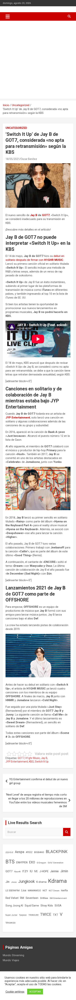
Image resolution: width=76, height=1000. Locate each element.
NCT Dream (54, 890)
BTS (10, 862)
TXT (55, 914)
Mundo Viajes (11, 960)
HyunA (17, 871)
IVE (36, 871)
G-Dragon (41, 862)
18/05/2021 (13, 158)
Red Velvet (12, 898)
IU (31, 871)
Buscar (66, 832)
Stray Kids (47, 905)
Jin (7, 882)
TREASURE (33, 915)
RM (22, 898)
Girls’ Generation (55, 863)
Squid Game (32, 905)
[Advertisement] (38, 61)
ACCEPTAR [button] (35, 991)
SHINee (44, 898)
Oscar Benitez (29, 158)
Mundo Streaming (13, 955)
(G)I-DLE (9, 852)
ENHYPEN (21, 862)
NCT (45, 890)
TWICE (45, 914)
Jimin (64, 871)
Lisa (23, 890)
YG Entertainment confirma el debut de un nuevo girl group (38, 781)
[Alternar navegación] (8, 16)
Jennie (54, 871)
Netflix (64, 890)
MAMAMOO (34, 890)
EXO (32, 862)
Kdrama (57, 881)
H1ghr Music (32, 758)
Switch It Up (42, 761)
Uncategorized (16, 127)
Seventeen (32, 898)
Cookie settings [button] (15, 991)
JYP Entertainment (18, 417)
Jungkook (26, 881)
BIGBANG (39, 852)
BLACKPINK (57, 851)
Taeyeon (23, 915)
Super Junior (11, 915)
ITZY (25, 871)
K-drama (41, 881)
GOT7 (46, 215)
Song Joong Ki (14, 905)
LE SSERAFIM (13, 890)
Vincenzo (10, 922)
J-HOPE (44, 871)
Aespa (19, 852)
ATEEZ (29, 852)
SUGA (58, 905)
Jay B (33, 215)
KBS (31, 761)
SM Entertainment (58, 898)
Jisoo (14, 882)
